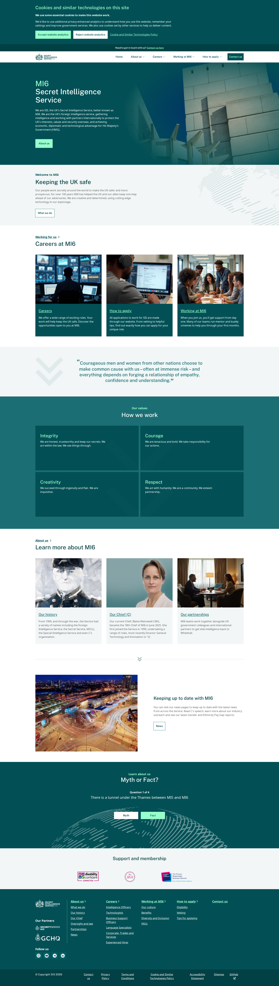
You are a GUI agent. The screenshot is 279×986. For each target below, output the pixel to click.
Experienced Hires (117, 942)
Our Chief (77, 918)
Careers (157, 56)
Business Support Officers (117, 920)
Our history (48, 614)
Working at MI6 (182, 56)
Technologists (114, 913)
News (159, 726)
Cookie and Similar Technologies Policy (134, 34)
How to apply (211, 56)
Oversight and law (82, 924)
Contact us (235, 56)
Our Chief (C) (120, 614)
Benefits (146, 913)
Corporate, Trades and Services (120, 935)
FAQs (144, 924)
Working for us (46, 237)
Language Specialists (119, 928)
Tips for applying (187, 918)
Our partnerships (195, 614)
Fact (153, 815)
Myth (126, 815)
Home (119, 56)
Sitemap (219, 974)
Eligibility (182, 907)
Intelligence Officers (118, 907)
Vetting (181, 913)
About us (136, 56)
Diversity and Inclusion (155, 918)
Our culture (148, 907)
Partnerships (79, 929)
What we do (45, 213)
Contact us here (155, 47)
